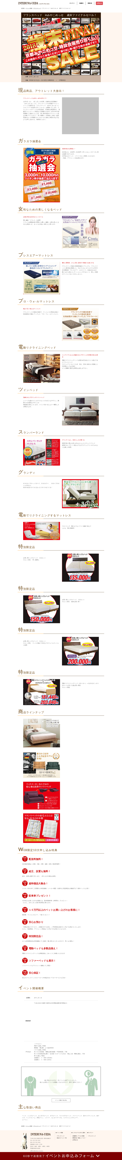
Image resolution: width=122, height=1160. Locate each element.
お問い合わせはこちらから (36, 1150)
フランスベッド (60, 1135)
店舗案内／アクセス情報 (78, 1135)
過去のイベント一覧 (62, 1137)
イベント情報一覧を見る (61, 1100)
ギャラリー (72, 3)
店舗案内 (81, 3)
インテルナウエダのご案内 (78, 1132)
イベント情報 (59, 1132)
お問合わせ (99, 3)
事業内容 (90, 3)
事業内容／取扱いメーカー (79, 1137)
